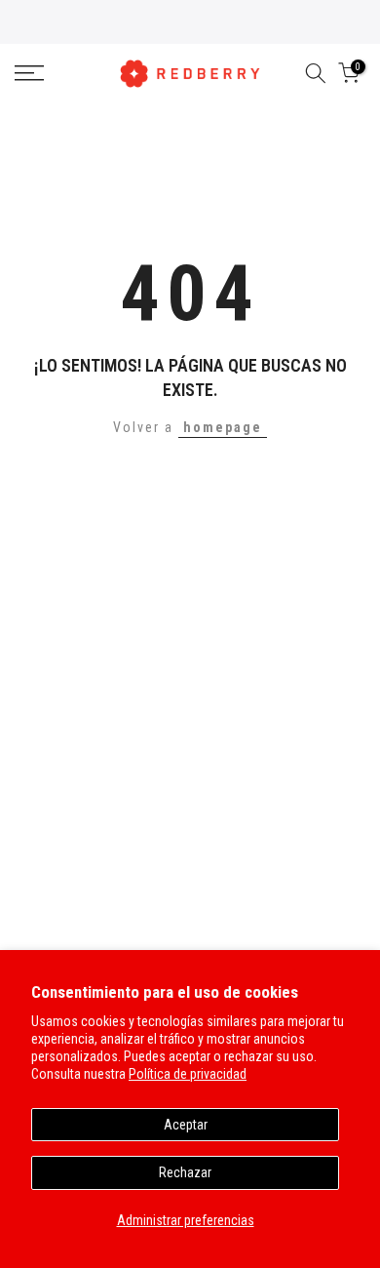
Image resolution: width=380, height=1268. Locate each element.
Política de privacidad (188, 1074)
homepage (222, 427)
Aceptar (186, 1124)
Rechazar (185, 1172)
